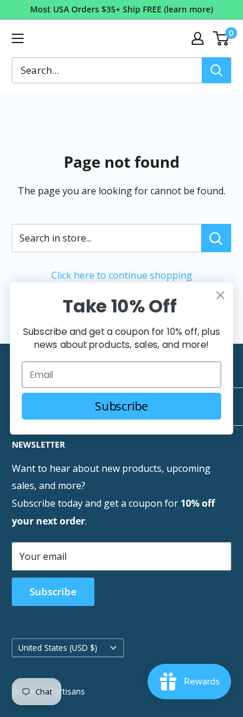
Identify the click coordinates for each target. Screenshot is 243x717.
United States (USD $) (57, 647)
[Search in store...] (216, 238)
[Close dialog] (220, 295)
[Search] (216, 70)
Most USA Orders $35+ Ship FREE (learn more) (121, 9)
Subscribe (53, 591)
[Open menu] (18, 38)
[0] (221, 38)
